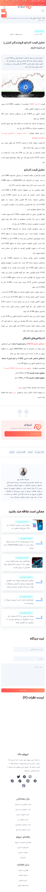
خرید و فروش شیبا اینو (23, 830)
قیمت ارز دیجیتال (35, 434)
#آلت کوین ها (39, 452)
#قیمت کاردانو (21, 452)
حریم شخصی (23, 880)
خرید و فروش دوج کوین (23, 825)
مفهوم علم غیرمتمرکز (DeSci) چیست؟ (17, 368)
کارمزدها (23, 858)
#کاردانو (12, 452)
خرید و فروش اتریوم (23, 814)
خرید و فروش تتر (23, 820)
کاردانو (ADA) (35, 104)
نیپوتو (20, 387)
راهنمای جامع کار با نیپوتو (23, 842)
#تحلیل (30, 452)
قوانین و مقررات (23, 870)
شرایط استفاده (23, 875)
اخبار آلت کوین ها (22, 522)
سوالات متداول (23, 852)
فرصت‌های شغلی (23, 885)
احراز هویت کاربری (23, 847)
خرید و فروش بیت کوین (23, 809)
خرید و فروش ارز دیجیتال (23, 804)
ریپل (14, 392)
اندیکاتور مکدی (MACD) (36, 344)
